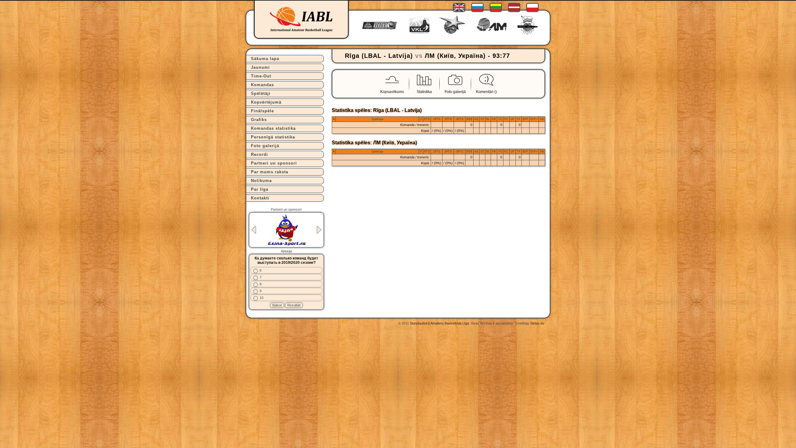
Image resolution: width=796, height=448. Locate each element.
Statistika (424, 92)
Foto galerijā (265, 145)
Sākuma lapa (265, 58)
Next (319, 230)
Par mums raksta (269, 172)
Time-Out (261, 76)
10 (261, 298)
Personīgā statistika (273, 137)
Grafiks (259, 119)
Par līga (259, 189)
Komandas (262, 84)
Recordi (259, 154)
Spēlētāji (261, 93)
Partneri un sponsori (274, 163)
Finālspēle (262, 111)
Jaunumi (260, 67)
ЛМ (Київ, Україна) (455, 55)
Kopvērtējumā (266, 102)
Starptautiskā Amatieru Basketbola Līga (439, 323)
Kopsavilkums (392, 92)
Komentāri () (486, 92)
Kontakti (260, 198)
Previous (253, 230)
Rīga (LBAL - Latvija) (379, 55)
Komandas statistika (273, 128)
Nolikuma (261, 180)
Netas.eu (537, 323)
